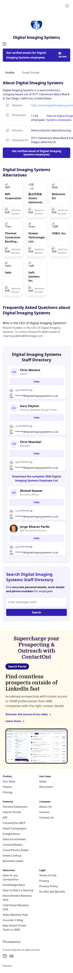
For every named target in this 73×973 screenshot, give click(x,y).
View (36, 381)
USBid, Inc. (59, 233)
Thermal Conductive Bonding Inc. (12, 237)
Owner (24, 373)
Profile (9, 72)
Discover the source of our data (26, 714)
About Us (45, 807)
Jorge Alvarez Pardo (35, 527)
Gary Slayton (29, 406)
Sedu (8, 272)
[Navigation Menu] (67, 5)
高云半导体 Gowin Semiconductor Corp (36, 198)
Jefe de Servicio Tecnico (33, 530)
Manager (25, 445)
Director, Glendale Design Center (38, 409)
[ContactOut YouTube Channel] (12, 956)
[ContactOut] (19, 5)
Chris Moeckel (30, 442)
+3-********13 (23, 390)
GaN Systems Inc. (34, 276)
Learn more (13, 721)
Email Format (30, 72)
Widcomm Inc (58, 196)
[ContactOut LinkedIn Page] (5, 956)
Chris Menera (30, 370)
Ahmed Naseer (31, 491)
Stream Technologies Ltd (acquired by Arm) (36, 237)
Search (36, 612)
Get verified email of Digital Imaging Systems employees (36, 152)
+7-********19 (23, 426)
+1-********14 (23, 511)
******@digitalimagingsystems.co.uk (36, 395)
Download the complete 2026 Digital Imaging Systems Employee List (36, 478)
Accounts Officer (29, 494)
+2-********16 (23, 547)
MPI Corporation (13, 196)
